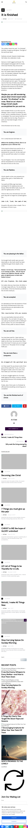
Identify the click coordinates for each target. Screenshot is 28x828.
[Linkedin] (8, 44)
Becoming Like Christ (11, 475)
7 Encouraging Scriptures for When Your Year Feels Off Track (12, 730)
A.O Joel (4, 19)
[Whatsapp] (13, 44)
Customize (13, 821)
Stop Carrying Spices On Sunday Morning (12, 641)
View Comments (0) (13, 428)
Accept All (14, 817)
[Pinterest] (10, 44)
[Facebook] (2, 44)
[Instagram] (16, 44)
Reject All (14, 825)
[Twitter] (5, 44)
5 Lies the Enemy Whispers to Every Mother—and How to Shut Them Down (13, 674)
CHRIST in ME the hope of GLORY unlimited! (13, 529)
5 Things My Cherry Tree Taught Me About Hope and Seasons (12, 718)
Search (2, 657)
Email (2, 800)
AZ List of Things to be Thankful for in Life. (11, 567)
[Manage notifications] (25, 825)
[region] (14, 816)
